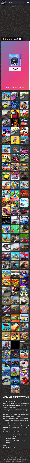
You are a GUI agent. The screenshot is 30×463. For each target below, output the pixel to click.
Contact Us (18, 458)
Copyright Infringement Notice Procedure (15, 459)
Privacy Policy (20, 461)
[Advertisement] (15, 22)
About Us (11, 458)
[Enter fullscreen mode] (27, 39)
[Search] (22, 2)
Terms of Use (10, 461)
